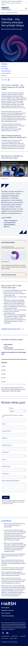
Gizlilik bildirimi (14, 636)
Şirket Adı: (4, 438)
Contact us (3, 75)
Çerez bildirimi (4, 638)
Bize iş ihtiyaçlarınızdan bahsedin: (10, 480)
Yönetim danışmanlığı (7, 616)
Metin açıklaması (4, 261)
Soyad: (4, 424)
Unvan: (4, 459)
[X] (3, 633)
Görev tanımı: (5, 473)
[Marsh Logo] (8, 604)
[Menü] (25, 8)
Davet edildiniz (4, 68)
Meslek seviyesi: (6, 466)
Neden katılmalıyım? (6, 71)
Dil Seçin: (11, 408)
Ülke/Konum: (5, 452)
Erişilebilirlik (23, 636)
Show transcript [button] (4, 178)
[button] (26, 3)
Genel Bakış (4, 66)
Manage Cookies (13, 638)
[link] (2, 80)
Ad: (3, 417)
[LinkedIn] (7, 633)
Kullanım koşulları (5, 636)
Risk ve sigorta (5, 607)
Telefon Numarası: (6, 445)
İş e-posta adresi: (6, 431)
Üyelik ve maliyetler (6, 73)
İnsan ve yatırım (5, 613)
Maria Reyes (8, 586)
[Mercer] (6, 8)
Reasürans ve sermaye (7, 610)
